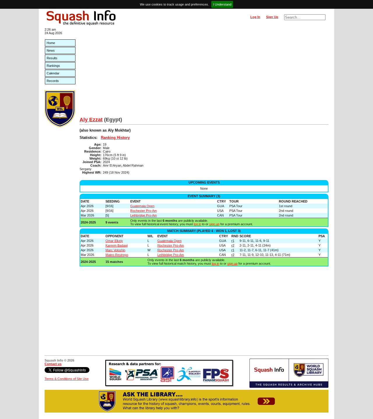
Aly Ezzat (91, 120)
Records (53, 81)
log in (197, 224)
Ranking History (115, 137)
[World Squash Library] (60, 126)
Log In (255, 17)
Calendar (53, 73)
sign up (214, 224)
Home (51, 43)
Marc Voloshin (115, 250)
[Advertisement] (204, 73)
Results (52, 58)
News (51, 50)
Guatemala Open (142, 206)
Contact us (53, 364)
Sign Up (272, 17)
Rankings (53, 65)
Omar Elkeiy (114, 240)
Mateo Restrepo (116, 254)
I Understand (222, 4)
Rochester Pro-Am (143, 210)
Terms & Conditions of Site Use (67, 378)
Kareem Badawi (116, 245)
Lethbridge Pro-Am (143, 215)
